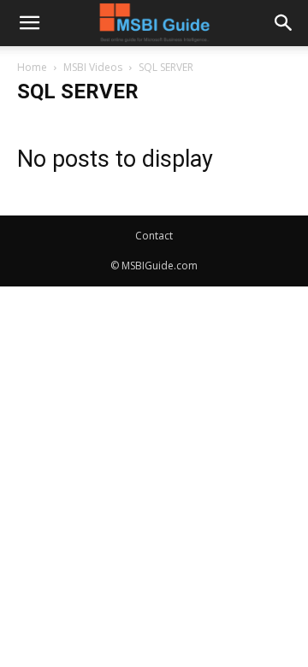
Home (32, 67)
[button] (29, 23)
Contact (154, 235)
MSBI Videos (92, 67)
